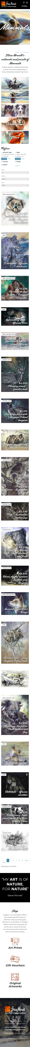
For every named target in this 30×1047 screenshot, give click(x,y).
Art (21, 52)
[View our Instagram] (27, 2)
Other (15, 137)
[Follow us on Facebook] (13, 1017)
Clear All (17, 165)
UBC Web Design (17, 1038)
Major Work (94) (21, 154)
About (13, 1021)
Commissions (15, 124)
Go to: (2, 182)
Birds (15, 83)
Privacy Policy (9, 1033)
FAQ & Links (21, 1023)
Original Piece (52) (8, 154)
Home (17, 52)
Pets (15, 110)
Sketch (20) (20, 156)
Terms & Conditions (20, 1033)
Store (20, 1021)
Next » (26, 861)
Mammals (26, 52)
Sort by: (3, 176)
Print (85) (5, 156)
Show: (3, 169)
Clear (9, 158)
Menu (25, 6)
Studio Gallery (10, 1023)
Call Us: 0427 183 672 (12, 1027)
